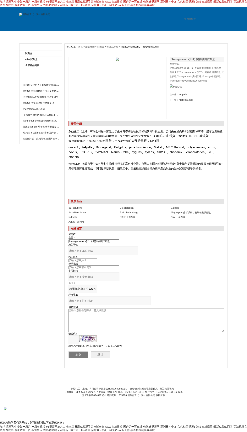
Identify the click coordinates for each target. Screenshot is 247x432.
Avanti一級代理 (76, 221)
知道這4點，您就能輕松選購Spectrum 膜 (44, 138)
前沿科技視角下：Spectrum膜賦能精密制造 (45, 84)
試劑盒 (100, 46)
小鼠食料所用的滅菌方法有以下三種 (41, 114)
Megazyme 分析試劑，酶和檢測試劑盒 (191, 212)
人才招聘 (132, 34)
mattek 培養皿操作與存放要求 (38, 102)
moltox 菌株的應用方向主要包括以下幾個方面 (46, 90)
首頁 (80, 46)
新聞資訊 (107, 34)
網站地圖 (151, 377)
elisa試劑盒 (31, 59)
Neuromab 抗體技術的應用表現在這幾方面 (45, 120)
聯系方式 (182, 34)
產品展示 (82, 34)
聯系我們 (121, 377)
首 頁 (32, 34)
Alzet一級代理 (178, 217)
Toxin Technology (129, 212)
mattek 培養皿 (186, 100)
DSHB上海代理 (127, 217)
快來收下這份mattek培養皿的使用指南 (43, 132)
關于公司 (57, 34)
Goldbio (175, 208)
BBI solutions (75, 208)
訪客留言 (207, 34)
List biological (127, 208)
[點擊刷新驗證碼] (88, 338)
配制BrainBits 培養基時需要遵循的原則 (43, 126)
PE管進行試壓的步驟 (34, 108)
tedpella (183, 94)
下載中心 (136, 377)
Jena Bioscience (77, 212)
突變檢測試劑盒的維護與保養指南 (40, 96)
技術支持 (157, 34)
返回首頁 (166, 377)
